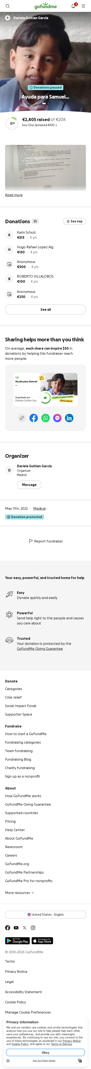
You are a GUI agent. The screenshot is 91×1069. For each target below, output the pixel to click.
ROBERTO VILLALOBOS (35, 276)
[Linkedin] (69, 418)
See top (77, 221)
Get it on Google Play (17, 940)
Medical (39, 508)
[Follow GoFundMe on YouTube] (16, 928)
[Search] (7, 6)
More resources (17, 893)
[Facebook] (33, 418)
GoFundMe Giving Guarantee (40, 649)
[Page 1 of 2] (44, 103)
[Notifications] (73, 6)
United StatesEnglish (48, 914)
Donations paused (48, 87)
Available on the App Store (42, 940)
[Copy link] (22, 418)
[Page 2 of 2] (48, 103)
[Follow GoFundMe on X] (24, 928)
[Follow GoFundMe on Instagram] (33, 928)
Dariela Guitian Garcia (34, 466)
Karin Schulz (26, 232)
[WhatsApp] (45, 418)
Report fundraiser (48, 541)
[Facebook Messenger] (57, 418)
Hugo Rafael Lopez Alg (35, 247)
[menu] (83, 6)
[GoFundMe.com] (45, 6)
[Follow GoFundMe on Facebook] (7, 928)
